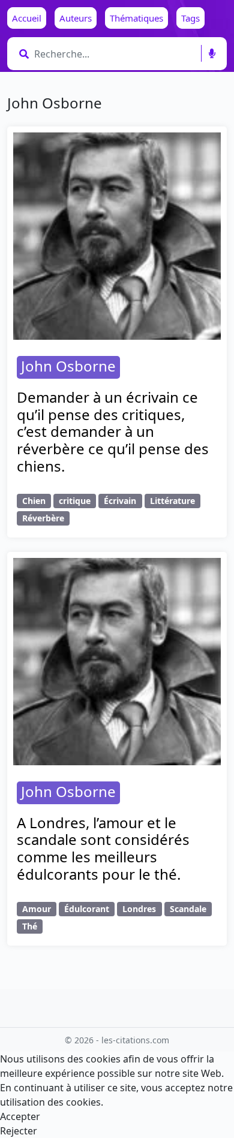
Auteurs (75, 18)
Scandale (188, 908)
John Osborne (68, 366)
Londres (139, 908)
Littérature (172, 500)
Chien (34, 500)
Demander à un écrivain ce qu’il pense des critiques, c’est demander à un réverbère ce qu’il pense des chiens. (113, 431)
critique (75, 500)
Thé (29, 926)
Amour (36, 908)
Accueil (26, 18)
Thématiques (136, 18)
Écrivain (120, 500)
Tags (190, 18)
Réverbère (43, 518)
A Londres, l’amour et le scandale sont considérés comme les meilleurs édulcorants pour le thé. (103, 848)
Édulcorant (86, 908)
